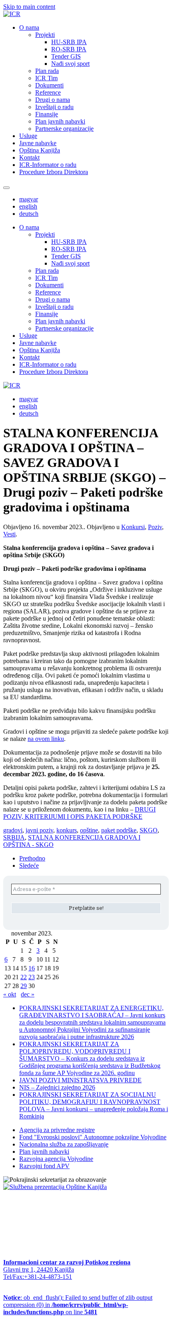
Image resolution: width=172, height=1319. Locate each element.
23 (31, 977)
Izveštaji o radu (54, 106)
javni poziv (39, 830)
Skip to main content (29, 6)
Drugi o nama (52, 99)
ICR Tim (46, 78)
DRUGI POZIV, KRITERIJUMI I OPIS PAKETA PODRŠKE (79, 813)
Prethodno (32, 858)
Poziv (155, 527)
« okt (9, 994)
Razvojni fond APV (44, 1166)
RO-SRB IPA (68, 49)
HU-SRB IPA (69, 42)
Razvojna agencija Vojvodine (56, 1158)
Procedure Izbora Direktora (53, 171)
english (28, 206)
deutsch (28, 213)
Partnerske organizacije (64, 128)
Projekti (45, 34)
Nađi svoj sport (70, 63)
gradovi (12, 830)
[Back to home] (11, 13)
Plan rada (47, 70)
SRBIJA (14, 837)
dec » (27, 994)
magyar (28, 199)
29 (23, 985)
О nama (29, 27)
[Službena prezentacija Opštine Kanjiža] (55, 1186)
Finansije (46, 114)
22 (23, 977)
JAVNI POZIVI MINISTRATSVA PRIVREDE (80, 1080)
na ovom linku (46, 738)
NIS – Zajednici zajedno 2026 (57, 1087)
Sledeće (29, 865)
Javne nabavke (37, 143)
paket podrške (118, 830)
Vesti (9, 534)
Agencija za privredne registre (57, 1129)
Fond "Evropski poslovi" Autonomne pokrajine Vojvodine (92, 1137)
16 (31, 968)
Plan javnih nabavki (60, 121)
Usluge (28, 135)
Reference (48, 92)
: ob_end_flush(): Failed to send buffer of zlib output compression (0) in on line (77, 1304)
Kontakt (29, 157)
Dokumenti (49, 85)
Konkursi (133, 527)
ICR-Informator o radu (47, 164)
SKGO (149, 830)
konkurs (66, 830)
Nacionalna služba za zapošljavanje (63, 1144)
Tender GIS (66, 56)
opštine (89, 830)
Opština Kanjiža (39, 150)
